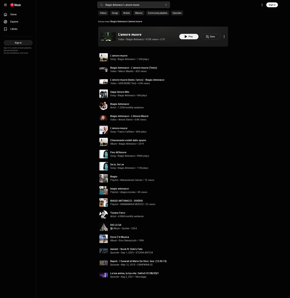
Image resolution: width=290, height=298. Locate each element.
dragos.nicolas (128, 192)
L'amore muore (129, 34)
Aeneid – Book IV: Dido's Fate (126, 249)
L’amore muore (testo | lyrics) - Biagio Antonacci (137, 79)
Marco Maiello (126, 71)
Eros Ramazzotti (127, 240)
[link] (18, 14)
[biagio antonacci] (164, 190)
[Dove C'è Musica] (164, 239)
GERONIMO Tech (127, 83)
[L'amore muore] (108, 36)
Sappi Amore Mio (119, 92)
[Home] (15, 5)
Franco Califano (126, 131)
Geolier (125, 228)
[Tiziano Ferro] (164, 215)
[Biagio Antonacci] (164, 106)
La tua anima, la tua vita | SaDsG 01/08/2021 (134, 273)
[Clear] (166, 4)
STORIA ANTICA (144, 252)
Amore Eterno (125, 119)
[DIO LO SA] (164, 227)
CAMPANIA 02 (145, 264)
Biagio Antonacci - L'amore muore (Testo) (133, 67)
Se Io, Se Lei (117, 164)
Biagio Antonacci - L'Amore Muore (129, 116)
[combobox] (137, 5)
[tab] (103, 13)
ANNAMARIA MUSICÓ (132, 204)
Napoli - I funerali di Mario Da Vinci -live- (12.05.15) (138, 261)
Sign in (272, 5)
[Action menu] (224, 36)
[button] (108, 36)
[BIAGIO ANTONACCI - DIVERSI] (164, 202)
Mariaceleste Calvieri (131, 180)
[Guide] (5, 5)
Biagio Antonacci (135, 39)
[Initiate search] (101, 4)
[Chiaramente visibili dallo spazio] (164, 142)
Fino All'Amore (118, 152)
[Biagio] (164, 178)
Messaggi (140, 276)
